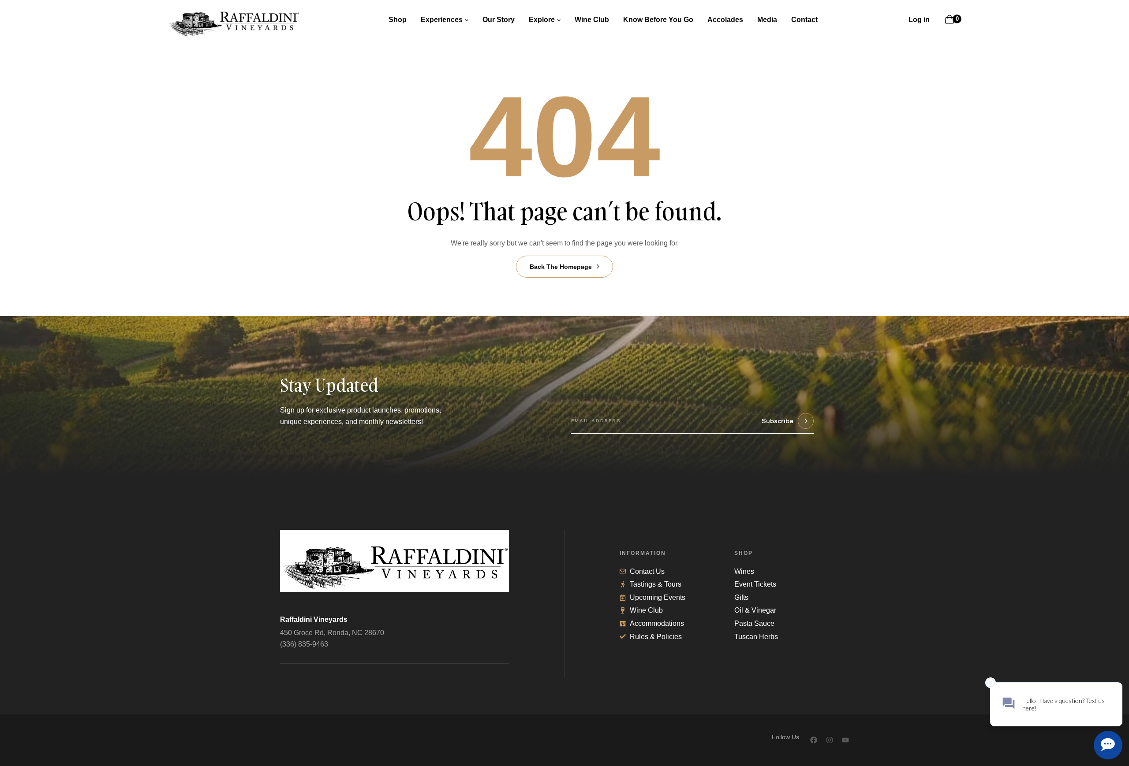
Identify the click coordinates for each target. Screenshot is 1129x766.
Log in (919, 19)
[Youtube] (845, 740)
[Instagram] (829, 740)
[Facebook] (813, 740)
